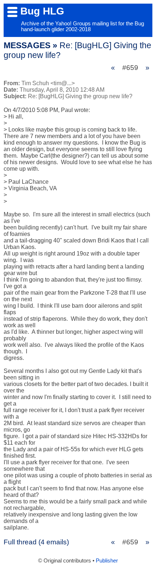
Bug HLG (42, 11)
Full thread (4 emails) (36, 542)
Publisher (107, 561)
